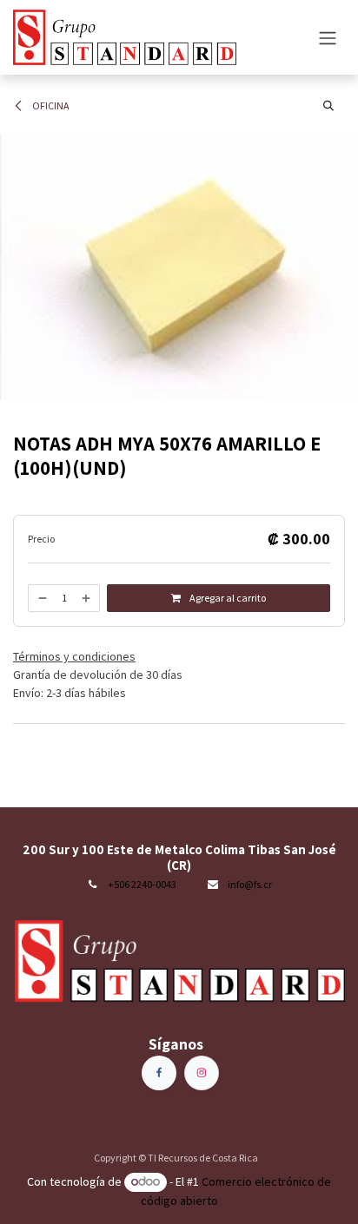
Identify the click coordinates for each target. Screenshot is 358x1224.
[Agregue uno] (87, 598)
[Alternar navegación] (327, 37)
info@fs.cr (250, 884)
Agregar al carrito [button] (227, 597)
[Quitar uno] (42, 598)
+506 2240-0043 (142, 884)
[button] (328, 106)
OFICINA (50, 105)
